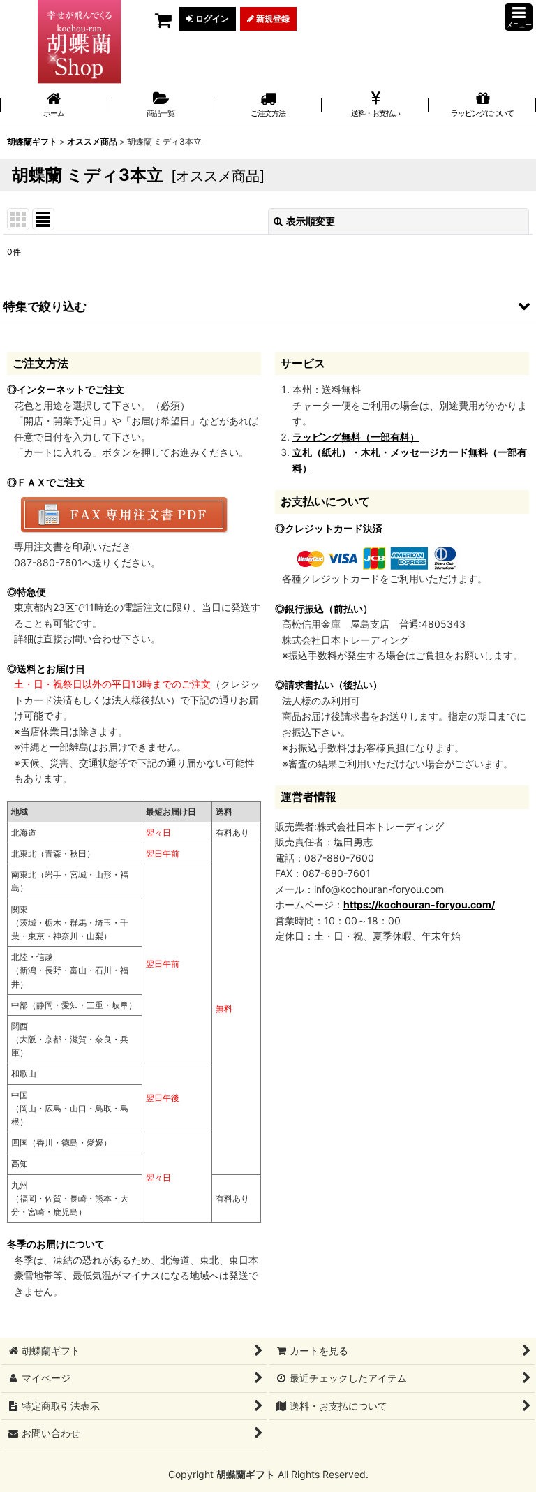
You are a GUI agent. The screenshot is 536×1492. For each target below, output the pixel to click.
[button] (519, 17)
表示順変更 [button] (310, 221)
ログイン (211, 18)
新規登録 (272, 18)
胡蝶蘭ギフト (245, 1474)
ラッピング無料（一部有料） (355, 437)
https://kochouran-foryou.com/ (419, 904)
